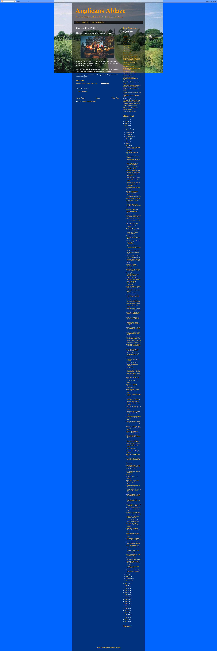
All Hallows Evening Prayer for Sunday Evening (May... (133, 179)
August (128, 138)
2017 (126, 592)
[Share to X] (105, 83)
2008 (126, 612)
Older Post (115, 98)
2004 (126, 621)
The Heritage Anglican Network (131, 103)
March (128, 576)
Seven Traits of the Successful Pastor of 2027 (133, 558)
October (128, 134)
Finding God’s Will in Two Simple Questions (132, 517)
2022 (126, 128)
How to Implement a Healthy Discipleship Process (133, 504)
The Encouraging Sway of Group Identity (133, 486)
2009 (126, 610)
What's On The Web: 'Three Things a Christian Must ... (133, 215)
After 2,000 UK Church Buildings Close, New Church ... (132, 225)
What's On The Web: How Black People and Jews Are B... (133, 333)
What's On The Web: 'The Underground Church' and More (133, 428)
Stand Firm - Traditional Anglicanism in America (129, 72)
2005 (126, 619)
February (128, 578)
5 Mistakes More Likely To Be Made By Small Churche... (133, 184)
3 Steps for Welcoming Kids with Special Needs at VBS (133, 418)
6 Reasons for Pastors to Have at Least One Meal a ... (133, 247)
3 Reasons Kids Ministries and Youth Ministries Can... (133, 413)
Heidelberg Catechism (97, 22)
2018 (126, 590)
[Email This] (102, 83)
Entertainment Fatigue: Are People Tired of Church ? (133, 539)
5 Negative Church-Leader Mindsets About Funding (133, 370)
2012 (126, 603)
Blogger (118, 647)
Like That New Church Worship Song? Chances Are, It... (133, 436)
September (129, 136)
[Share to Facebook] (106, 83)
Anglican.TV (126, 48)
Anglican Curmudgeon (129, 41)
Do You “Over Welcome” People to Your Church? (133, 398)
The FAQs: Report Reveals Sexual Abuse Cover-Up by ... (133, 261)
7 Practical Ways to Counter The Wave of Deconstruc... (133, 242)
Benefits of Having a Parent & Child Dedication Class (133, 287)
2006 (126, 617)
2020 (126, 586)
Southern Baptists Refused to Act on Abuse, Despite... (133, 270)
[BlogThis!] (103, 83)
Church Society (127, 52)
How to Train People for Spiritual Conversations (132, 440)
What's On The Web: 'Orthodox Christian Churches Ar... (131, 386)
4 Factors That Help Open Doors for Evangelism (133, 520)
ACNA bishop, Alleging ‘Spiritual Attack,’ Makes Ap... (133, 530)
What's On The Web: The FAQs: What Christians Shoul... (132, 319)
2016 (126, 594)
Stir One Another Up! (131, 448)
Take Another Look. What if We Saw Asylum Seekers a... (133, 459)
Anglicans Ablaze (100, 10)
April (127, 574)
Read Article (80, 80)
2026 (126, 119)
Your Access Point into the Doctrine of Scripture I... (133, 570)
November (129, 132)
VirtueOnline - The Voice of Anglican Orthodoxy (130, 108)
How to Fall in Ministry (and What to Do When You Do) (133, 509)
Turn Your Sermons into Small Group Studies (132, 350)
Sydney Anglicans (127, 75)
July (127, 141)
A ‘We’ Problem (130, 367)
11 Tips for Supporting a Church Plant (132, 567)
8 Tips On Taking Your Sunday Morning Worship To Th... (133, 206)
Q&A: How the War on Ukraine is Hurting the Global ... (132, 525)
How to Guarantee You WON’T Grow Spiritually (133, 300)
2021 (126, 583)
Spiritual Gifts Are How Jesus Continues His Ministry (132, 364)
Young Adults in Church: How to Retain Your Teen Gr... (133, 547)
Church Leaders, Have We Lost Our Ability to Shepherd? (133, 149)
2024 (126, 123)
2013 (126, 601)
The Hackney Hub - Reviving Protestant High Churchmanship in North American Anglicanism (131, 100)
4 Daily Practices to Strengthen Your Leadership (131, 283)
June (127, 143)
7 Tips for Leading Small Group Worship (132, 551)
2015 (126, 597)
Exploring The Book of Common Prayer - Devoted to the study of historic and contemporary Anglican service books (131, 60)
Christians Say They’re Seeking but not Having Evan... (133, 237)
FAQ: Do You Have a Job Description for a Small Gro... (132, 252)
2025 (126, 121)
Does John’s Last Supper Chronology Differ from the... (132, 482)
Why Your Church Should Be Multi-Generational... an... (133, 337)
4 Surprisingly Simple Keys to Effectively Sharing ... (133, 256)
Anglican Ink (126, 44)
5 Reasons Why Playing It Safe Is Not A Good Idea (133, 160)
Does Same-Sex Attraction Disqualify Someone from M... (133, 346)
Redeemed (129, 463)
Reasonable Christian (128, 66)
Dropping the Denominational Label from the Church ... (132, 274)
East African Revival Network (130, 56)
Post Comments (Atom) (89, 101)
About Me (85, 22)
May (127, 145)
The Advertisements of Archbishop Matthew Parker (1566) (130, 78)
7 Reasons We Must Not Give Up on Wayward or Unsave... (133, 403)
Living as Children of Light (133, 170)
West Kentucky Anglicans (129, 111)
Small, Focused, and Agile (133, 198)
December (129, 130)
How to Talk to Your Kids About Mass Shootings (132, 229)
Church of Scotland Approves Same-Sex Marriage (132, 266)
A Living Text (126, 39)
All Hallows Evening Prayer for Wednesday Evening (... (133, 220)
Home (78, 22)
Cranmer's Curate (127, 54)
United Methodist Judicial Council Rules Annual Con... (132, 391)
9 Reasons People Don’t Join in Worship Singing (133, 542)
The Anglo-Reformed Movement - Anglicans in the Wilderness (132, 86)
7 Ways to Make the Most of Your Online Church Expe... (133, 491)
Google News (126, 64)
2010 (126, 608)
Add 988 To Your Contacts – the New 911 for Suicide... (133, 278)
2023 (126, 125)
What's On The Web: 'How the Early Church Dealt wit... (133, 314)
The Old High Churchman (130, 105)
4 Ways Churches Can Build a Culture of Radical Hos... (133, 341)
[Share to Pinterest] (108, 83)
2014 (126, 599)
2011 (126, 606)
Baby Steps (129, 474)
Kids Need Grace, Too (132, 209)
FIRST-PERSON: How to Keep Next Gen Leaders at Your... (133, 563)
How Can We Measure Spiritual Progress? (132, 192)
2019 (126, 588)
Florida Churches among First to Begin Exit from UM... (132, 296)
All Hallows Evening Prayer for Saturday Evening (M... (133, 195)
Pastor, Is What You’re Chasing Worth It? (132, 164)
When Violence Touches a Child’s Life (133, 188)
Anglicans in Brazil (128, 50)
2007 (126, 615)
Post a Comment (82, 91)
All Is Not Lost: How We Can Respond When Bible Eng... (133, 408)
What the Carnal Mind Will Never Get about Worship (133, 513)
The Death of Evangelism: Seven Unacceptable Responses (133, 174)
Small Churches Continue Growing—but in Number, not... (133, 535)
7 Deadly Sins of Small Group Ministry (132, 233)
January (128, 580)
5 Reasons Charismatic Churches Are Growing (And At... (132, 324)
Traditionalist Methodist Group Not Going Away (132, 432)
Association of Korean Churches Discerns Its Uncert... (132, 359)
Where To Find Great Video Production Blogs (133, 555)
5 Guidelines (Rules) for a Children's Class (133, 167)
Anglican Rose (127, 46)
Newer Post (80, 98)
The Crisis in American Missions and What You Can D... (133, 500)
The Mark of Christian (131, 469)
